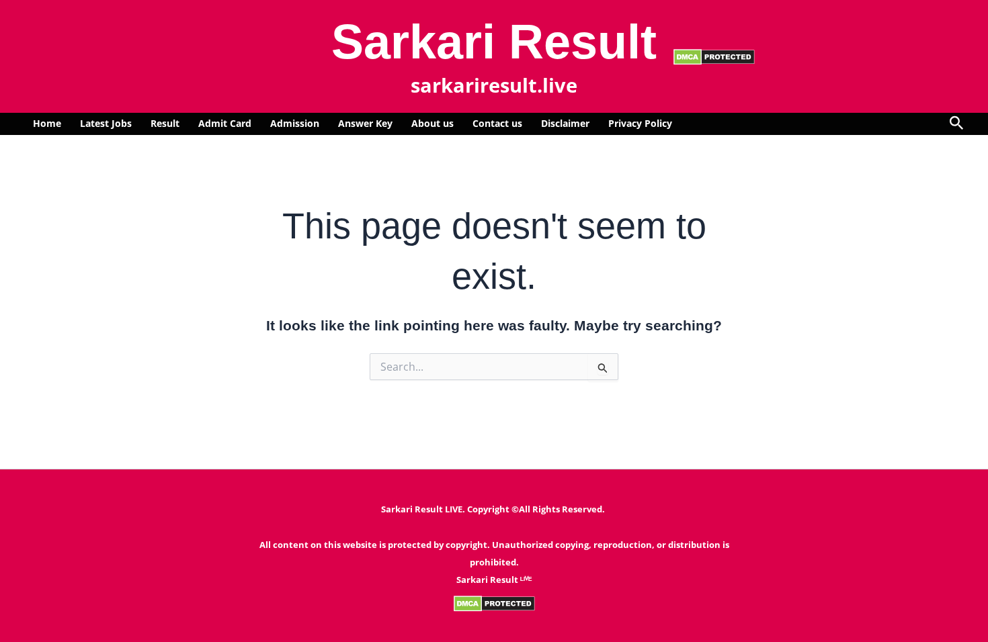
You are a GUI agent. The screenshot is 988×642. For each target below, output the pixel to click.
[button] (956, 124)
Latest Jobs (106, 123)
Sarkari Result (494, 41)
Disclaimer (565, 123)
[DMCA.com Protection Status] (714, 55)
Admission (294, 123)
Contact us (497, 123)
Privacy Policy (640, 123)
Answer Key (365, 123)
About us (432, 123)
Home (47, 123)
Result (165, 123)
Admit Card (224, 123)
